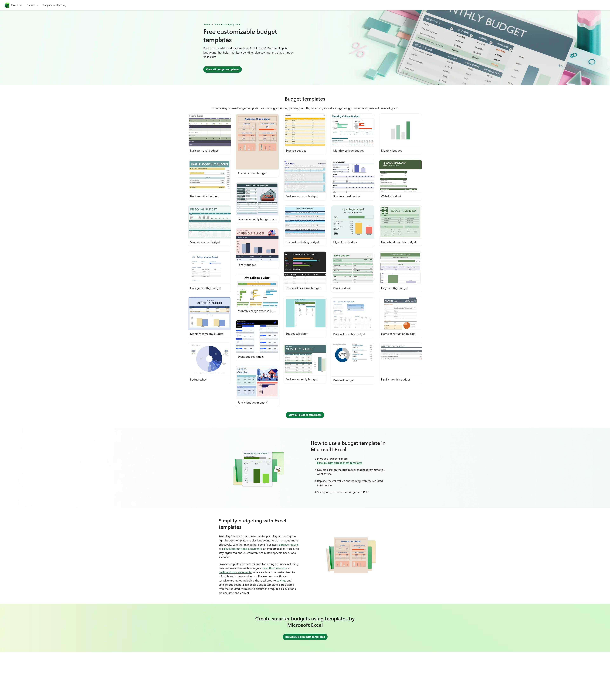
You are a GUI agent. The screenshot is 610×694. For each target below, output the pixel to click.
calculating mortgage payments (242, 549)
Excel (14, 5)
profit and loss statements (235, 572)
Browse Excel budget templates (305, 637)
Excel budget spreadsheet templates (339, 463)
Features (31, 5)
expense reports (288, 544)
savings (281, 580)
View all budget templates (222, 69)
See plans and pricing (54, 5)
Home (206, 24)
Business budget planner (227, 24)
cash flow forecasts (275, 568)
